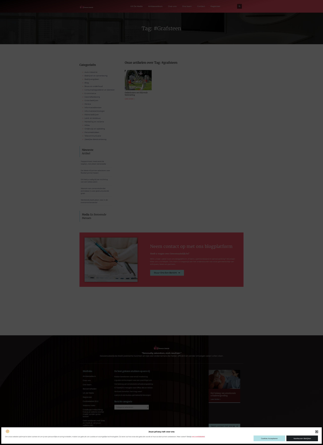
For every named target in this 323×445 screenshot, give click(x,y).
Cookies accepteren (269, 438)
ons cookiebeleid (198, 437)
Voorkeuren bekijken (302, 438)
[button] (316, 431)
